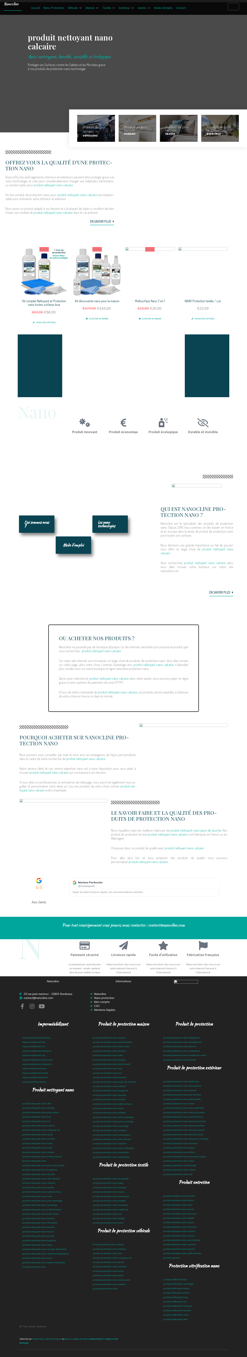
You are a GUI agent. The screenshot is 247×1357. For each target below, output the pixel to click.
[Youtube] (41, 1006)
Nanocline (11, 4)
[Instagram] (32, 1006)
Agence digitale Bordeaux (76, 1339)
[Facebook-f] (22, 1006)
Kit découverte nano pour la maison (97, 301)
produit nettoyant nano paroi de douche (195, 830)
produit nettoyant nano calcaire (53, 185)
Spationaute (38, 1339)
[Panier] (233, 6)
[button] (75, 8)
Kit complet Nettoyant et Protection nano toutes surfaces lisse (44, 303)
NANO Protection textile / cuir (203, 301)
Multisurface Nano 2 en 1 (150, 301)
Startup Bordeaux (53, 1339)
